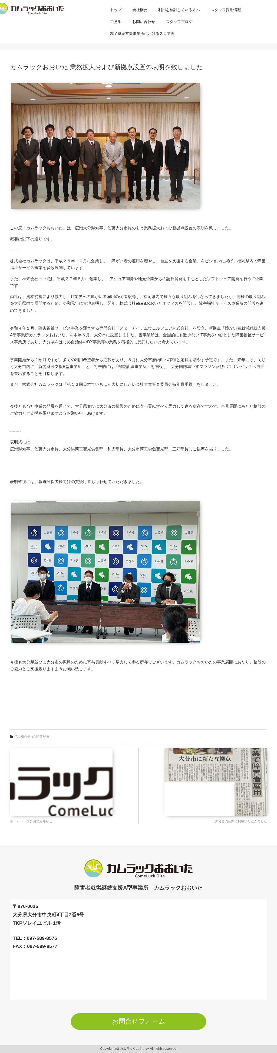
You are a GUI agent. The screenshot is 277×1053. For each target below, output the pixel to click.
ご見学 (115, 21)
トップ (115, 10)
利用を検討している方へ (179, 10)
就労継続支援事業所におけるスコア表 (142, 33)
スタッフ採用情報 (226, 10)
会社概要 (139, 10)
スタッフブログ (179, 21)
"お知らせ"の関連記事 (32, 737)
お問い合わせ (143, 21)
